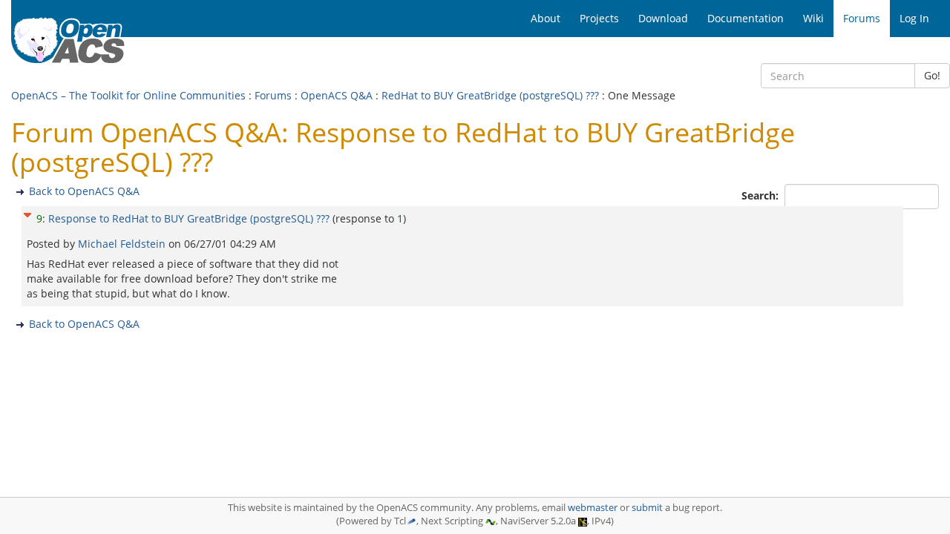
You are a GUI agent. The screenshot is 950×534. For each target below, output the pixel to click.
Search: (761, 195)
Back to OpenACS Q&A (84, 191)
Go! (932, 75)
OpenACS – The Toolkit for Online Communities (128, 95)
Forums (273, 95)
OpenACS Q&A (337, 95)
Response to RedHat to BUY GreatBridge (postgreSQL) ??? (189, 218)
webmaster (593, 507)
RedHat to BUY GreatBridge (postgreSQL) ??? (490, 95)
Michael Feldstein (123, 244)
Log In (914, 18)
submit (647, 507)
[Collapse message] (27, 213)
